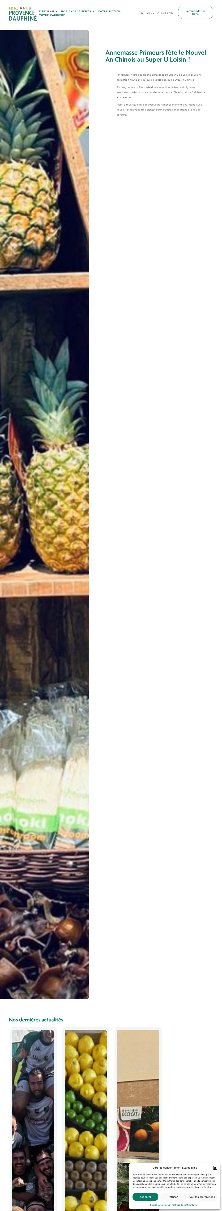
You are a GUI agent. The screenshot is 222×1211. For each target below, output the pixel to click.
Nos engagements (76, 11)
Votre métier (109, 11)
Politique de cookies (160, 1205)
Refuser (173, 1197)
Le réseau (45, 11)
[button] (215, 1167)
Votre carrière (52, 15)
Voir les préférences (202, 1197)
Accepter (145, 1197)
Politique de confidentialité (184, 1205)
